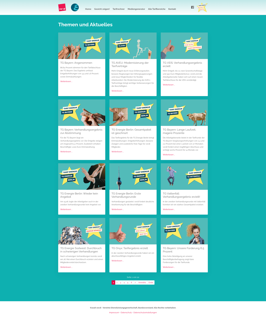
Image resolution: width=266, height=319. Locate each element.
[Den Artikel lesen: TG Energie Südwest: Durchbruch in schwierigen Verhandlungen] (81, 231)
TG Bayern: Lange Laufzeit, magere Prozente (179, 131)
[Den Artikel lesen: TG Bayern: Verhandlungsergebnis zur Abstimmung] (81, 112)
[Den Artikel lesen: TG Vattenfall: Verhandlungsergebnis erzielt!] (184, 176)
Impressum (114, 312)
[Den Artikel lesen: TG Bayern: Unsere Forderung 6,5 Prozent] (184, 231)
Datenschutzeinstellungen (145, 312)
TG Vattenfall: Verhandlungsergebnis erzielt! (181, 195)
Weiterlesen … (66, 81)
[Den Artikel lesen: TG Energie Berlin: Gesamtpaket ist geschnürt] (132, 112)
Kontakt (172, 9)
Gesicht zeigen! (102, 9)
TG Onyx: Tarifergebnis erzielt (129, 248)
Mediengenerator (136, 9)
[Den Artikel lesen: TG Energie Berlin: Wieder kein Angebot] (81, 176)
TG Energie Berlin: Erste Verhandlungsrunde (126, 195)
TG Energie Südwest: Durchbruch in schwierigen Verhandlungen (81, 249)
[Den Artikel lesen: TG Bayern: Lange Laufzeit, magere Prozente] (184, 112)
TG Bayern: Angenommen (76, 62)
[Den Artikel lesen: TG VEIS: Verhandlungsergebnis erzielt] (184, 45)
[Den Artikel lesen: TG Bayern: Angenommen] (81, 45)
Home (88, 9)
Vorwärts (142, 282)
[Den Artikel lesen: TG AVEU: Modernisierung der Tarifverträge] (132, 45)
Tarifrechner (119, 9)
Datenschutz (126, 312)
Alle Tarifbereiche (156, 9)
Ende (151, 282)
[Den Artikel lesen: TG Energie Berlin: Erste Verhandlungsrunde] (132, 176)
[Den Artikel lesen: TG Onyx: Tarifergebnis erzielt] (132, 231)
